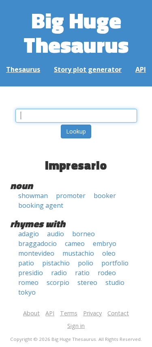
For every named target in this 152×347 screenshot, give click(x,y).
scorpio (58, 282)
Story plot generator (88, 69)
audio (55, 233)
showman (33, 195)
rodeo (107, 272)
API (140, 69)
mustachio (78, 253)
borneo (83, 233)
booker (105, 195)
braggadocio (37, 243)
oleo (109, 253)
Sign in (76, 326)
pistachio (56, 263)
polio (85, 263)
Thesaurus (23, 69)
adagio (28, 233)
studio (114, 282)
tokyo (27, 292)
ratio (82, 272)
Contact (118, 313)
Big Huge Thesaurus (76, 32)
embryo (104, 243)
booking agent (40, 205)
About (31, 313)
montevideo (36, 253)
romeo (28, 282)
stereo (87, 282)
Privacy (92, 313)
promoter (71, 195)
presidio (30, 272)
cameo (75, 243)
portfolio (114, 263)
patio (26, 263)
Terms (68, 313)
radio (59, 272)
